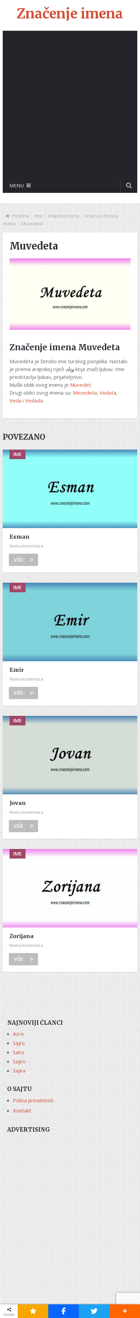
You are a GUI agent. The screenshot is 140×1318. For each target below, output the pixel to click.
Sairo (18, 1052)
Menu (17, 185)
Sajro (19, 1042)
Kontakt (22, 1110)
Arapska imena (63, 216)
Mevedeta (85, 392)
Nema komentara (26, 546)
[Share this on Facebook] (63, 1311)
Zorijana (22, 936)
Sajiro (19, 1061)
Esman (20, 536)
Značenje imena (70, 13)
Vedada (34, 400)
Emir (17, 669)
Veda (15, 400)
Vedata (108, 392)
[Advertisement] (70, 104)
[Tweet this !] (94, 1311)
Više (18, 559)
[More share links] (124, 1311)
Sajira (19, 1070)
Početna (20, 216)
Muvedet (80, 384)
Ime (38, 216)
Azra (18, 1033)
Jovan (18, 802)
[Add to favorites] (33, 1311)
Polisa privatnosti (33, 1100)
